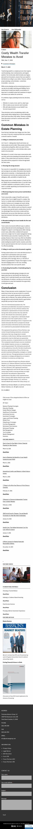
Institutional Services (8, 414)
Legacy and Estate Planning (10, 418)
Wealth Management (8, 434)
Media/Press (6, 420)
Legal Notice (7, 751)
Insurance (5, 436)
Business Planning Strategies (10, 406)
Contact (3, 49)
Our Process (5, 29)
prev (4, 574)
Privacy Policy (7, 748)
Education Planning (8, 408)
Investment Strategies (9, 63)
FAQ (2, 45)
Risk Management (8, 430)
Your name (10, 774)
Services (4, 33)
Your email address (12, 782)
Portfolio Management (9, 424)
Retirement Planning (8, 428)
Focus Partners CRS (9, 762)
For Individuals (6, 37)
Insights (3, 41)
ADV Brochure (7, 753)
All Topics (5, 403)
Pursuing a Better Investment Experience (14, 611)
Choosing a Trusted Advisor (10, 591)
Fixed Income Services (9, 604)
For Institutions (18, 37)
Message (9, 798)
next (28, 574)
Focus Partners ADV (9, 759)
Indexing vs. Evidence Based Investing (13, 597)
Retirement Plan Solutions (10, 426)
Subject (9, 790)
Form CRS (6, 756)
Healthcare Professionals (10, 412)
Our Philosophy (16, 29)
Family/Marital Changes (9, 410)
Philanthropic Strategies (9, 422)
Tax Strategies (7, 432)
